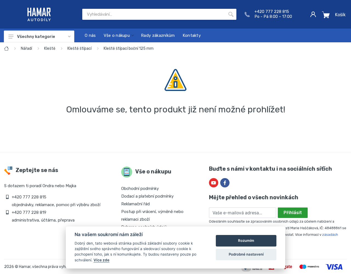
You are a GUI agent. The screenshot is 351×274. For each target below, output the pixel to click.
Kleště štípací (79, 48)
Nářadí (26, 48)
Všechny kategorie (36, 36)
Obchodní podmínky (140, 188)
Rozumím (246, 240)
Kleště (49, 48)
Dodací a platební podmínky (147, 196)
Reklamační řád (135, 203)
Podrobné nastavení (246, 254)
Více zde (101, 260)
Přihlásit (293, 212)
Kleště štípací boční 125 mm (129, 48)
